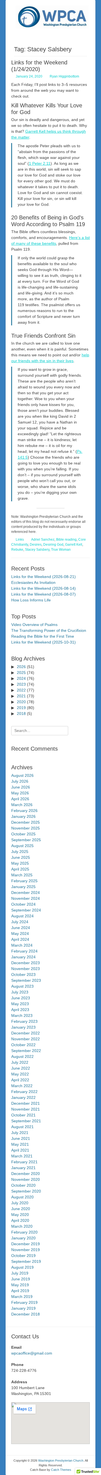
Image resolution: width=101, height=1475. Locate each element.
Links (20, 539)
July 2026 (19, 781)
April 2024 (20, 939)
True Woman (61, 550)
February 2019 (24, 1302)
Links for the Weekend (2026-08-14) (43, 588)
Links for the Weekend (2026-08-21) (43, 576)
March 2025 (22, 875)
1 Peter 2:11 (39, 163)
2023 (21, 684)
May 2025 (20, 863)
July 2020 (19, 1203)
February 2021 (24, 1162)
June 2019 (20, 1279)
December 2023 (25, 963)
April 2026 (20, 799)
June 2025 (20, 857)
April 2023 (20, 1009)
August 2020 (22, 1197)
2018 (21, 713)
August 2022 (22, 1056)
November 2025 (25, 828)
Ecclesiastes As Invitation (33, 582)
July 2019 (19, 1273)
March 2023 (22, 1015)
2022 (21, 690)
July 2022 (19, 1062)
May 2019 (20, 1285)
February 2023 (24, 1021)
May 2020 (20, 1214)
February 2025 (24, 881)
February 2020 (24, 1232)
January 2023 (23, 1027)
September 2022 (26, 1050)
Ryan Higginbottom (64, 76)
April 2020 (20, 1220)
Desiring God (53, 545)
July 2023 (19, 992)
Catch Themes (61, 1469)
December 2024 (25, 892)
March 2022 (22, 1086)
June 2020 (20, 1208)
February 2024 (24, 951)
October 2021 (23, 1115)
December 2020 (25, 1173)
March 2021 (22, 1156)
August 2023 (22, 986)
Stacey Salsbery (37, 550)
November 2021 (25, 1109)
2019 (21, 707)
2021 (21, 696)
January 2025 (23, 886)
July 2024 (19, 922)
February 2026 (24, 810)
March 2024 (22, 945)
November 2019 (25, 1249)
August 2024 (22, 916)
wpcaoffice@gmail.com (31, 1353)
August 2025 (22, 845)
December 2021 (25, 1103)
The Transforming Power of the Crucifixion (48, 630)
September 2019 (26, 1261)
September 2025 (26, 840)
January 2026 (23, 816)
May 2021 (20, 1144)
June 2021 (20, 1138)
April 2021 (20, 1150)
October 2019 (23, 1255)
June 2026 (20, 787)
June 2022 (20, 1068)
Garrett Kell (73, 545)
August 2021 (22, 1127)
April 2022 (20, 1080)
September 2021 (26, 1121)
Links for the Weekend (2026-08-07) (43, 594)
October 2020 (23, 1185)
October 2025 (23, 834)
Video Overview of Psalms (34, 624)
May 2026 (20, 793)
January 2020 (23, 1238)
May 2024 (20, 933)
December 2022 (25, 1033)
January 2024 (23, 957)
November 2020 (25, 1179)
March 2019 (22, 1296)
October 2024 (23, 904)
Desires (36, 545)
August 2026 (22, 775)
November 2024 (25, 898)
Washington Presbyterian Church (60, 1460)
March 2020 (22, 1226)
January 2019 (23, 1308)
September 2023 (26, 980)
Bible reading (66, 539)
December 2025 (25, 822)
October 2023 (23, 974)
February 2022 (24, 1091)
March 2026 (22, 804)
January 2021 (23, 1168)
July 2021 (19, 1132)
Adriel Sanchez (42, 539)
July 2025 (19, 851)
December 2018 (25, 1314)
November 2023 (25, 968)
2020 (21, 702)
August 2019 (22, 1267)
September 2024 (26, 910)
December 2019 (25, 1244)
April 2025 (20, 869)
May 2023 (20, 1004)
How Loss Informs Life (31, 600)
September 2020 (26, 1191)
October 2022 (23, 1045)
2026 (21, 666)
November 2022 (25, 1039)
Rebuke (17, 550)
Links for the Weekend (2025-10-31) (43, 642)
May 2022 (20, 1074)
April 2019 (20, 1290)
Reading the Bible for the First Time (42, 636)
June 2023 (20, 998)
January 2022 (23, 1097)
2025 (21, 672)
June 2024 (20, 927)
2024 (21, 678)
